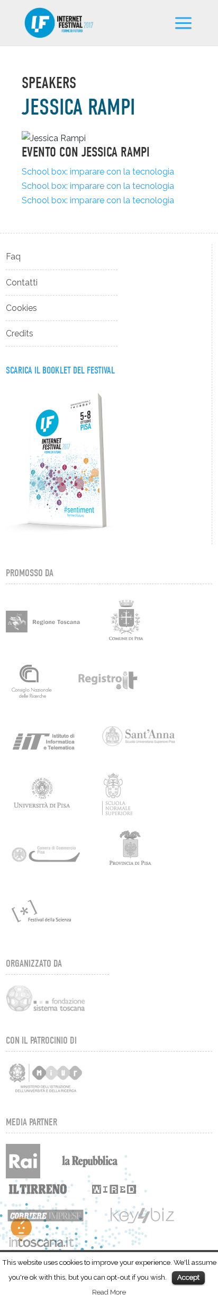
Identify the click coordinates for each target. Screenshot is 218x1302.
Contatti (22, 282)
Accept (188, 1277)
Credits (19, 333)
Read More (109, 1292)
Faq (13, 256)
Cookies (21, 308)
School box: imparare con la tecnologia (98, 172)
